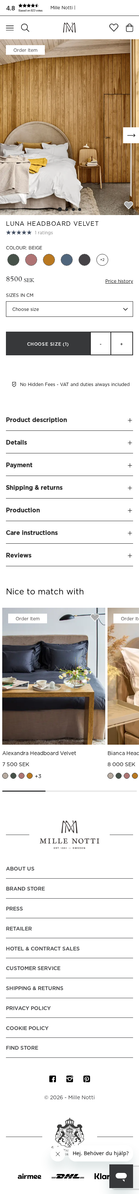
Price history (119, 281)
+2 (102, 260)
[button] (28, 8)
